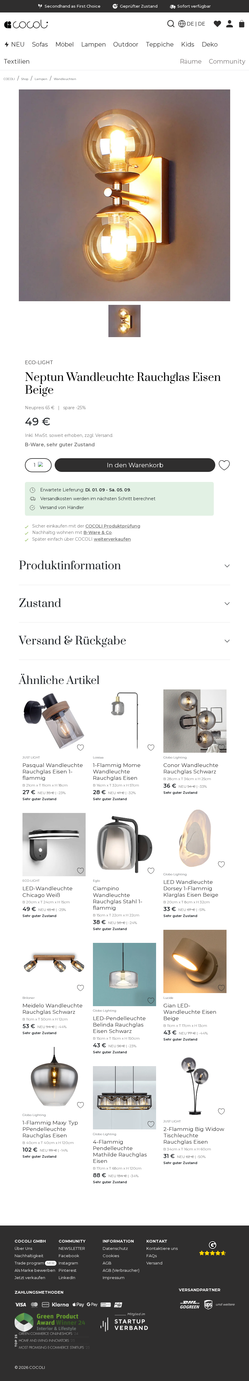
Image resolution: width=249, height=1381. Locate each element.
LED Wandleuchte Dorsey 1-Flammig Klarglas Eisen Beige (190, 888)
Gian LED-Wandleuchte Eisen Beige (190, 1011)
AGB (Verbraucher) (121, 1270)
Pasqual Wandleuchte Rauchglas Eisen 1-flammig (52, 771)
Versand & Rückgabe (72, 641)
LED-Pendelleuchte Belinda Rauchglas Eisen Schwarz (119, 1024)
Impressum (113, 1277)
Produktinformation (70, 566)
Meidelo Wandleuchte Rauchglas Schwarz (52, 1008)
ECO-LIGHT (39, 362)
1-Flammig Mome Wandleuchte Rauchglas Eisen (117, 771)
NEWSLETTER (72, 1248)
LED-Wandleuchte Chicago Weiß (47, 891)
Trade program (35, 1263)
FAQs (151, 1256)
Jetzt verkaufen (30, 1277)
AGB (107, 1263)
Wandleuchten (65, 79)
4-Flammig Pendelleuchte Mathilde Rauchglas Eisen (120, 1151)
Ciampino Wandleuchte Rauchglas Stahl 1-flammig (117, 898)
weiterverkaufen (112, 539)
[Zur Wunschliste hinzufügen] (224, 465)
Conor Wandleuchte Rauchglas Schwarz (190, 768)
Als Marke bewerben (35, 1270)
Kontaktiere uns (162, 1248)
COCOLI (9, 79)
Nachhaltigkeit (29, 1256)
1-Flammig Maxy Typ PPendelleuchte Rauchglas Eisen (50, 1129)
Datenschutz (115, 1248)
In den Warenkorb (135, 465)
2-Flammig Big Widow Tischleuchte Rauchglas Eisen (193, 1135)
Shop (24, 79)
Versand (154, 1263)
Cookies (111, 1256)
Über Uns (23, 1248)
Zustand (40, 603)
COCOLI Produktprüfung (112, 526)
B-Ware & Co (98, 532)
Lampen (41, 79)
